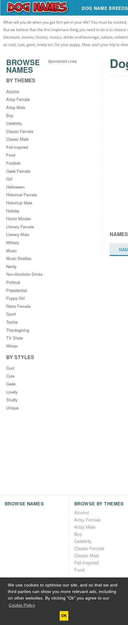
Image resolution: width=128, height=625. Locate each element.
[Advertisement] (64, 126)
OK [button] (64, 616)
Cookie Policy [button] (22, 605)
